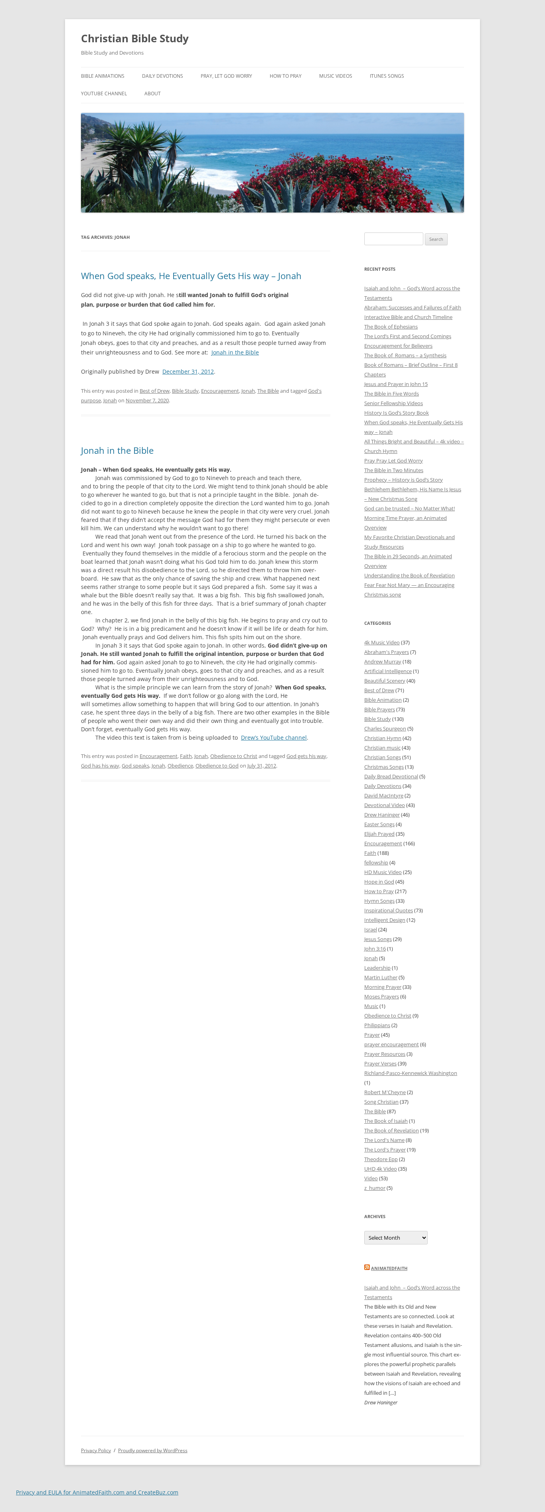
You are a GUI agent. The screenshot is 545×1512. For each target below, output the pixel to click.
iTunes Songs (387, 76)
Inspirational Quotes (388, 910)
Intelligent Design (384, 919)
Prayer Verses (380, 1063)
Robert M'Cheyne (385, 1092)
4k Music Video (382, 642)
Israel (370, 929)
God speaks (135, 765)
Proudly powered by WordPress (153, 1450)
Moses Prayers (381, 996)
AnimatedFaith (389, 1268)
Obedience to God (217, 765)
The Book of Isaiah (386, 1120)
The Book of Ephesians (391, 326)
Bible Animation (383, 699)
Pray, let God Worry (226, 76)
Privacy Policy (96, 1450)
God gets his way (306, 756)
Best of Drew (155, 390)
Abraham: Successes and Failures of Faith (412, 307)
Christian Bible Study (135, 38)
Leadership (377, 967)
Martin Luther (380, 977)
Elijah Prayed (379, 833)
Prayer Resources (384, 1053)
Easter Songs (379, 824)
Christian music (382, 747)
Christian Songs (382, 757)
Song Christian (381, 1101)
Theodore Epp (381, 1159)
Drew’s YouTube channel (274, 737)
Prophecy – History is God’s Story (403, 479)
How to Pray (286, 76)
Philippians (377, 1025)
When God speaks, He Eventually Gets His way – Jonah (191, 276)
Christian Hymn (382, 738)
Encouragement (220, 390)
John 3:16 (375, 948)
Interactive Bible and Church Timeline (408, 317)
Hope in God (379, 881)
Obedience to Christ (233, 756)
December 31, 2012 (188, 371)
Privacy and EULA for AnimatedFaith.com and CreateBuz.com (97, 1492)
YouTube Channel (104, 93)
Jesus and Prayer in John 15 (396, 384)
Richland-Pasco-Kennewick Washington (410, 1073)
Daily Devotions (162, 76)
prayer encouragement (391, 1044)
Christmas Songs (384, 766)
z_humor (374, 1187)
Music (371, 1006)
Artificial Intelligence (388, 671)
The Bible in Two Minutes (393, 470)
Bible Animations (102, 76)
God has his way (100, 765)
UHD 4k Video (380, 1168)
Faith (186, 756)
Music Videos (335, 76)
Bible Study (185, 390)
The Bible (268, 390)
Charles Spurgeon (385, 728)
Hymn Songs (379, 900)
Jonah (248, 390)
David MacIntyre (383, 795)
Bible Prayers (379, 709)
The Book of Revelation (391, 1130)
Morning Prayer (382, 986)
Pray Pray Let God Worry (393, 460)
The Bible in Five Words (391, 393)
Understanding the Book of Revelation (409, 575)
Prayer (372, 1034)
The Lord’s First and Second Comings (407, 336)
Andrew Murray (382, 661)
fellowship (376, 862)
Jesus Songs (378, 939)
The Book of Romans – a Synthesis (405, 355)
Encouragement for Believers (398, 345)
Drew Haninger (382, 814)
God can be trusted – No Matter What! (409, 508)
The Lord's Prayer (385, 1149)
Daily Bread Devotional (391, 776)
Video (371, 1178)
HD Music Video (383, 872)
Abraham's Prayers (386, 652)
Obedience (180, 765)
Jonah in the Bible (235, 352)
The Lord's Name (384, 1140)
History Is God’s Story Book (396, 412)
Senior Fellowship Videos (393, 403)
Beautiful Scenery (384, 680)
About (152, 93)
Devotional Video (384, 805)
